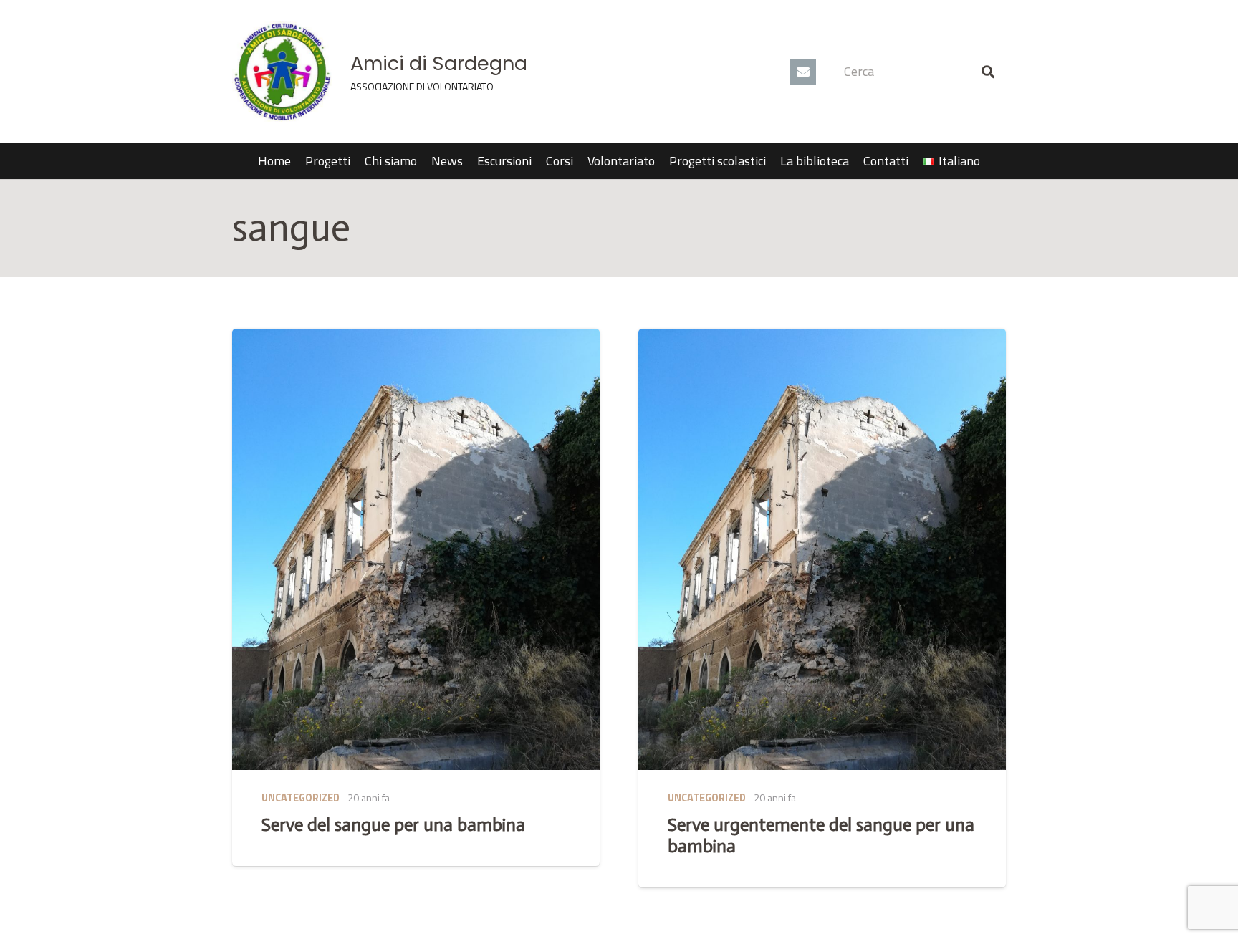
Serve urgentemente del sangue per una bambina (821, 835)
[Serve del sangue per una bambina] (416, 549)
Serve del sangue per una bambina (393, 825)
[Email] (803, 72)
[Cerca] (988, 72)
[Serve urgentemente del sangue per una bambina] (822, 549)
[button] (988, 161)
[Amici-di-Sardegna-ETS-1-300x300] (282, 71)
